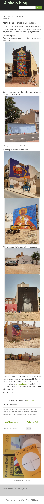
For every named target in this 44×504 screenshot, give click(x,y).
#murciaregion (22, 414)
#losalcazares (26, 412)
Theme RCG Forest (32, 500)
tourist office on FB (23, 384)
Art (18, 409)
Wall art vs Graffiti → (34, 422)
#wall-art (35, 414)
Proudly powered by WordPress (15, 500)
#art (35, 409)
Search (29, 428)
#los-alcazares (16, 412)
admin (13, 409)
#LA (10, 412)
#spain (30, 414)
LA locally (22, 409)
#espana (5, 412)
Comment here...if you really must (15, 489)
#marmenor (34, 412)
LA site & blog (14, 2)
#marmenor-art (7, 414)
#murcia (14, 414)
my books (30, 401)
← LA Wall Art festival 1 (11, 422)
